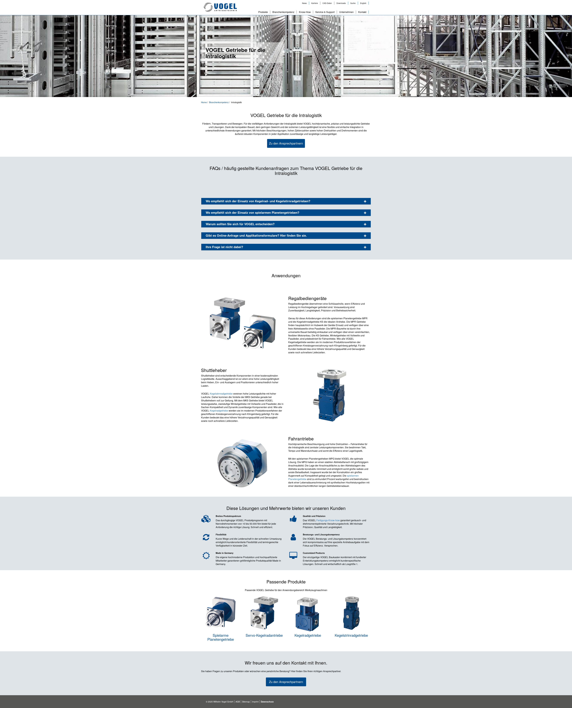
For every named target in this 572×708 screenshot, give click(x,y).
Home (204, 102)
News (304, 3)
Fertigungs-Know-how (328, 520)
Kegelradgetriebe (219, 410)
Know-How (305, 12)
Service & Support (325, 12)
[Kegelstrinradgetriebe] (351, 614)
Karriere (314, 3)
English (363, 3)
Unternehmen (346, 12)
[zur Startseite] (220, 7)
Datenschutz (267, 701)
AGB (238, 701)
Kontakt (362, 12)
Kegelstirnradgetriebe (221, 393)
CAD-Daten (327, 3)
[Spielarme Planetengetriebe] (220, 614)
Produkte (263, 12)
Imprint (255, 701)
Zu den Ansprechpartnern (286, 143)
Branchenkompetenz (283, 12)
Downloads (341, 3)
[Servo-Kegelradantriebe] (264, 614)
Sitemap (246, 701)
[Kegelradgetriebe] (307, 614)
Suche (353, 3)
